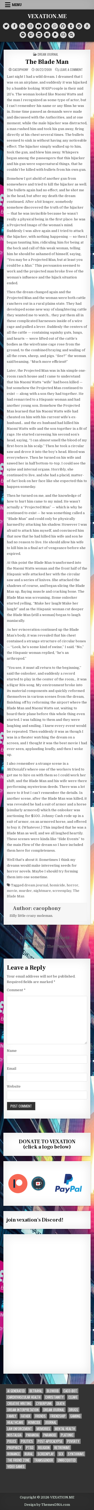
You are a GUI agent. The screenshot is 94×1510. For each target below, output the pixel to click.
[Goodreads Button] (47, 35)
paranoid (49, 1435)
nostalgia (14, 1435)
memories (43, 1428)
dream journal (48, 54)
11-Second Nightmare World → (47, 938)
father (25, 1416)
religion (44, 1447)
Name (12, 1051)
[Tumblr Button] (71, 26)
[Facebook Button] (14, 26)
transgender (43, 1460)
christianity (54, 1397)
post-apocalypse (50, 1441)
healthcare (15, 1422)
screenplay (61, 891)
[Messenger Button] (46, 26)
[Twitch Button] (31, 35)
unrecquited (67, 1460)
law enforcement (19, 1428)
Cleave (72, 1397)
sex (60, 1453)
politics (27, 1441)
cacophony (20, 69)
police (11, 1441)
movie (12, 891)
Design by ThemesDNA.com (47, 1505)
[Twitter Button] (6, 26)
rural (29, 1453)
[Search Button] (71, 35)
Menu (17, 5)
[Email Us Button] (63, 35)
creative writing (19, 1403)
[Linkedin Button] (22, 26)
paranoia (32, 1435)
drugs (73, 1409)
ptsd (29, 1447)
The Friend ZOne (18, 1460)
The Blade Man (47, 62)
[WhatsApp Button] (54, 26)
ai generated (16, 1390)
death (60, 1403)
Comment (16, 990)
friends (40, 1416)
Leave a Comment (71, 69)
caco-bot (70, 1390)
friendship (58, 1416)
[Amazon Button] (87, 26)
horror (72, 885)
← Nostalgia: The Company (47, 946)
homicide (57, 885)
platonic (67, 1435)
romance (13, 1453)
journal (50, 1422)
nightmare (42, 891)
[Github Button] (63, 26)
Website (14, 1086)
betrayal (36, 1390)
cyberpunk (44, 1403)
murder (25, 891)
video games (16, 1466)
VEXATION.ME (47, 16)
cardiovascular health (23, 1397)
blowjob (53, 1390)
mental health (65, 1428)
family (11, 1416)
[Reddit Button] (79, 26)
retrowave (62, 1447)
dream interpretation (23, 1409)
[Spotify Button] (23, 35)
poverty (73, 1441)
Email (11, 1069)
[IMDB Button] (39, 35)
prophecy (14, 1447)
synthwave (76, 1453)
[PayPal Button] (55, 35)
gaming (75, 1416)
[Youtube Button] (38, 26)
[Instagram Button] (30, 26)
